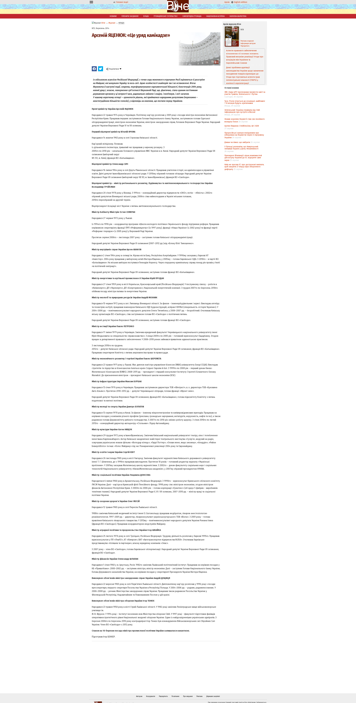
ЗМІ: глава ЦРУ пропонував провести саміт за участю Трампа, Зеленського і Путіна (244, 93)
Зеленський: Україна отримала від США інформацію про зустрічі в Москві (242, 111)
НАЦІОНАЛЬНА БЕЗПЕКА (215, 16)
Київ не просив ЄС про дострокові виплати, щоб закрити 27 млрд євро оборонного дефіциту (244, 166)
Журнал (111, 23)
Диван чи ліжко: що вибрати (237, 142)
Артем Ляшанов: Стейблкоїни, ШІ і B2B (241, 126)
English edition (240, 2)
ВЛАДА (146, 16)
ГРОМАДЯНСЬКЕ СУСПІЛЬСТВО (165, 16)
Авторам (139, 696)
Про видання (188, 696)
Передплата (245, 46)
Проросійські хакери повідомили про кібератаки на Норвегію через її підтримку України (244, 135)
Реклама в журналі (247, 41)
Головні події (122, 2)
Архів (226, 2)
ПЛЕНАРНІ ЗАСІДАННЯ (130, 16)
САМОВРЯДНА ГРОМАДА (191, 16)
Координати (150, 696)
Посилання (175, 696)
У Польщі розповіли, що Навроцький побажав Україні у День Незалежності (241, 147)
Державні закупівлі (213, 696)
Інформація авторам (248, 43)
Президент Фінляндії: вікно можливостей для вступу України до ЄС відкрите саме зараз (243, 157)
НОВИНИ (113, 16)
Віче (103, 23)
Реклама (199, 696)
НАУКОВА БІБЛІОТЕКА (238, 16)
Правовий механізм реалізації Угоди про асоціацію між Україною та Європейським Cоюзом (244, 54)
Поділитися (113, 69)
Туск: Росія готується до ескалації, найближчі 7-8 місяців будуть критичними (244, 102)
